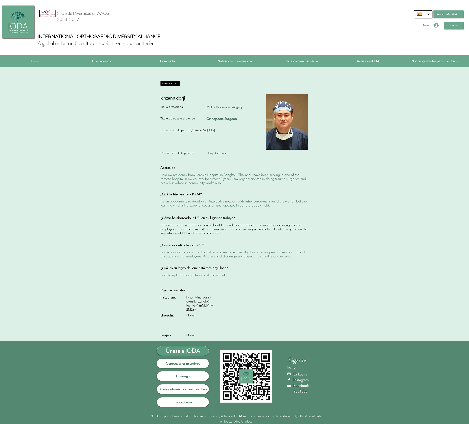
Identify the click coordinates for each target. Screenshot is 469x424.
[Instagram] (289, 374)
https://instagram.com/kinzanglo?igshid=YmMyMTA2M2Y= (199, 303)
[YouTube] (289, 386)
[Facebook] (289, 380)
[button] (101, 61)
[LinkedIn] (289, 368)
